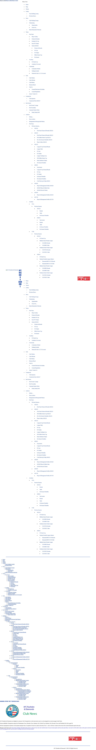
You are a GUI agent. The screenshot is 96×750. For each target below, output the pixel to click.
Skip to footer (15, 0)
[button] (49, 1)
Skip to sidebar (9, 0)
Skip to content (3, 0)
